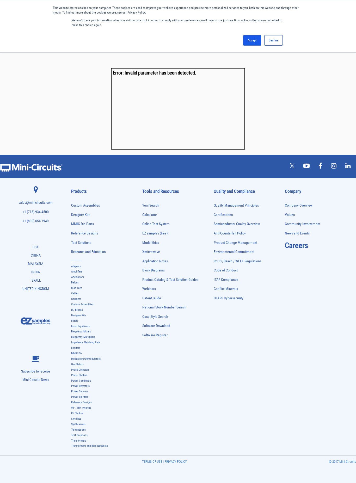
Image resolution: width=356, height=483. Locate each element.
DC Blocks (77, 310)
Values (290, 215)
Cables (75, 293)
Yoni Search (150, 205)
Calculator (149, 215)
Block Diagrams (153, 270)
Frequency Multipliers (83, 337)
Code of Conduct (226, 270)
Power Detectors (80, 386)
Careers (296, 245)
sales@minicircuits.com (36, 202)
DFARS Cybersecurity (228, 298)
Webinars (149, 289)
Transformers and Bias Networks (89, 446)
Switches (76, 418)
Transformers (78, 440)
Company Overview (298, 205)
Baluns (75, 282)
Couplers (76, 299)
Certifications (223, 215)
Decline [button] (273, 40)
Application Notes (155, 261)
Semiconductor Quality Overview (237, 224)
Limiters (75, 348)
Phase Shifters (79, 375)
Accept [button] (252, 40)
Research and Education (88, 252)
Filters (74, 321)
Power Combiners (81, 380)
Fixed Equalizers (80, 326)
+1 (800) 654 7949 (35, 221)
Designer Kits (80, 215)
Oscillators (77, 364)
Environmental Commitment (234, 252)
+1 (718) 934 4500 (35, 212)
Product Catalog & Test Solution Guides (170, 279)
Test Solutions (81, 242)
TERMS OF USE (152, 461)
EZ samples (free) (155, 233)
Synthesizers (78, 424)
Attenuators (77, 277)
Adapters (76, 266)
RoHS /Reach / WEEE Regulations (237, 261)
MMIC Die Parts (82, 224)
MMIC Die (76, 353)
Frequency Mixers (81, 331)
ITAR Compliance (226, 279)
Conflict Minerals (226, 289)
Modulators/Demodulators (86, 359)
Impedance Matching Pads (85, 342)
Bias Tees (76, 288)
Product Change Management (235, 242)
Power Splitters (79, 397)
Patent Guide (151, 298)
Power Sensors (79, 391)
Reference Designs (84, 233)
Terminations (78, 429)
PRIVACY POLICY (175, 461)
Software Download (156, 326)
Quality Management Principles (236, 205)
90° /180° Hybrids (81, 408)
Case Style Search (155, 316)
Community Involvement (302, 224)
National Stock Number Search (164, 307)
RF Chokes (77, 413)
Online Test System (156, 224)
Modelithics (150, 242)
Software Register (155, 335)
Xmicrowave (151, 252)
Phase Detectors (80, 369)
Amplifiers (76, 271)
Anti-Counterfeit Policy (230, 233)
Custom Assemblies (85, 205)
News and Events (297, 233)
